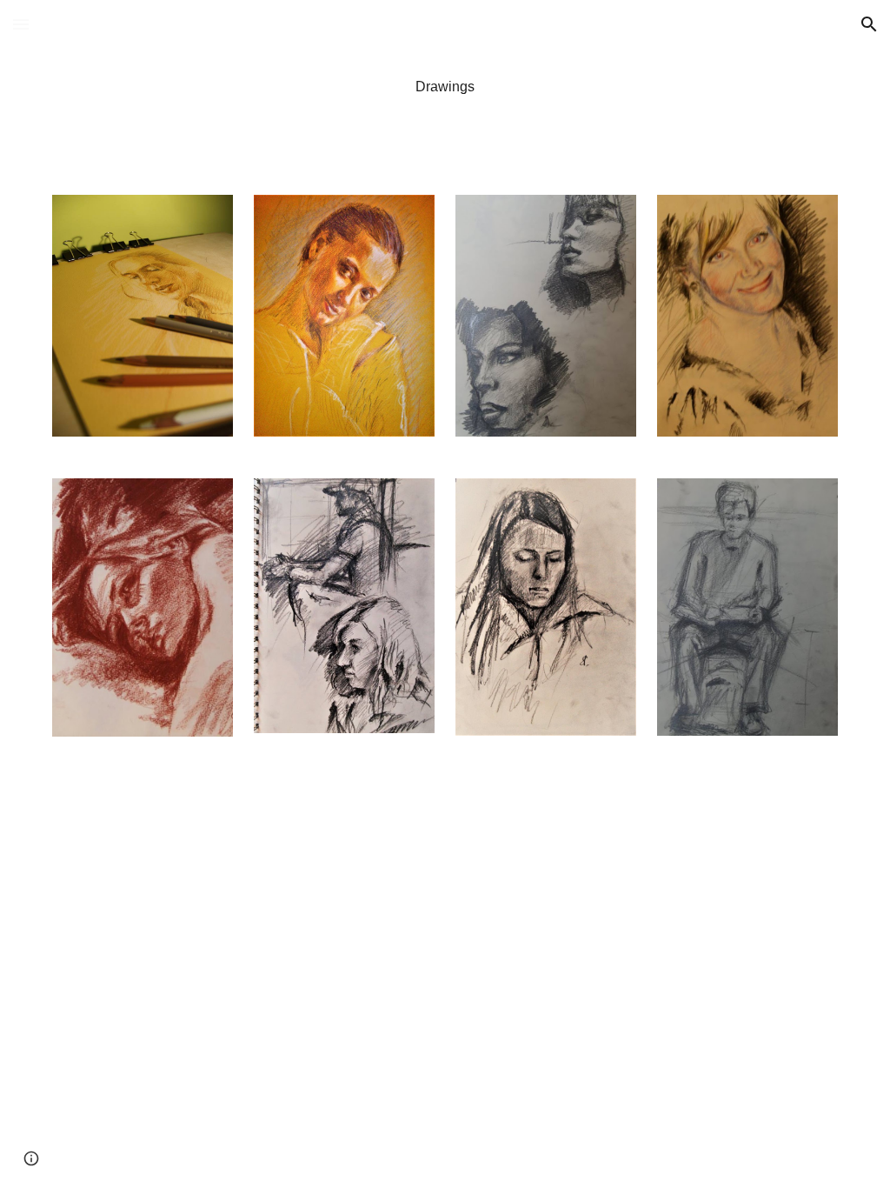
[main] (444, 87)
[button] (21, 24)
